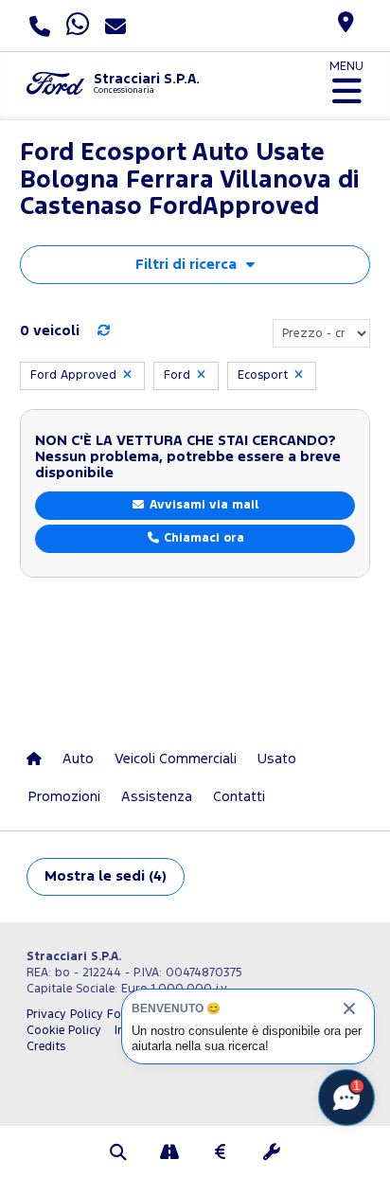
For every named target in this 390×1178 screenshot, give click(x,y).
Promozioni (64, 797)
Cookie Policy (64, 1031)
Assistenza (156, 797)
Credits (46, 1047)
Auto (78, 759)
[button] (118, 1154)
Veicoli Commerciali (176, 759)
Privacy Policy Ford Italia (96, 1014)
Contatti (239, 797)
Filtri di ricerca (186, 265)
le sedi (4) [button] (105, 876)
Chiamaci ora (202, 538)
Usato (276, 759)
